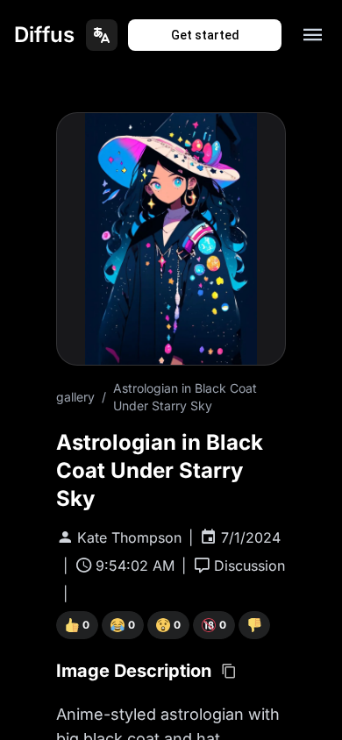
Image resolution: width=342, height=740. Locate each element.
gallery (75, 396)
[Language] (102, 35)
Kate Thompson (129, 537)
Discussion (249, 565)
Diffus (44, 34)
